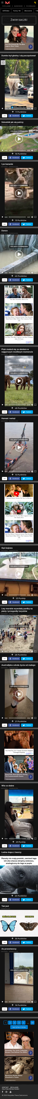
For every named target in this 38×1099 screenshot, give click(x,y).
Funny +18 (16, 11)
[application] (19, 84)
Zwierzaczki (13, 58)
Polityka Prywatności (10, 1089)
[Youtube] (10, 1092)
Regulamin (14, 1087)
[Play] (3, 109)
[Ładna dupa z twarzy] (19, 875)
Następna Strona (19, 1027)
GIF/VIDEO (4, 58)
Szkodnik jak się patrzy (12, 122)
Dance (4, 230)
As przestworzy (8, 949)
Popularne (6, 6)
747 (32, 1023)
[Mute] (32, 109)
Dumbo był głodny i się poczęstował (18, 55)
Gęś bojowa (7, 548)
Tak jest (5, 906)
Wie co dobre (7, 786)
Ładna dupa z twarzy (11, 852)
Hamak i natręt (8, 418)
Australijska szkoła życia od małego (18, 665)
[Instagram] (6, 1092)
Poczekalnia (30, 6)
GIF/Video (5, 11)
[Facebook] (2, 1092)
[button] (19, 85)
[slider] (17, 108)
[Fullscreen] (35, 109)
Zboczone (28, 11)
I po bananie (7, 164)
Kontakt (5, 1087)
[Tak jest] (19, 923)
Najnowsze (18, 6)
